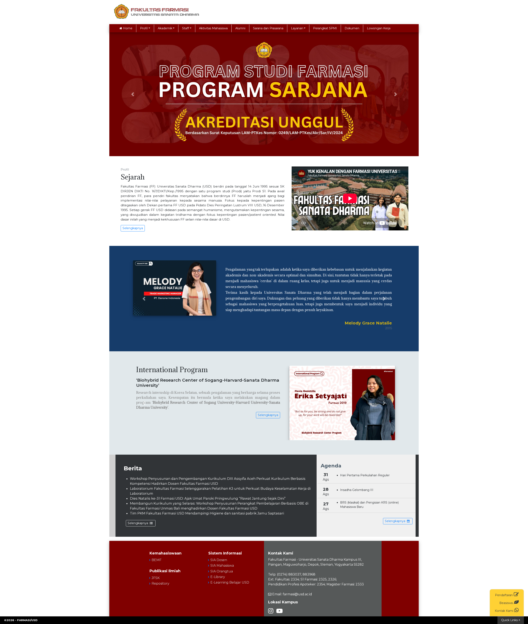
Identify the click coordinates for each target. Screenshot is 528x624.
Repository (160, 583)
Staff (185, 28)
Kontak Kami (504, 611)
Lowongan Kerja (378, 28)
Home (127, 28)
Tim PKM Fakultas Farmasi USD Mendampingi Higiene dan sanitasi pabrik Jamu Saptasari (207, 513)
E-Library (217, 577)
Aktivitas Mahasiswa (213, 28)
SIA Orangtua (221, 571)
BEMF (156, 560)
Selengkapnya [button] (133, 228)
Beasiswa (506, 603)
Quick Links (509, 620)
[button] (132, 94)
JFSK (156, 578)
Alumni (240, 28)
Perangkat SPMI (325, 28)
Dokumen (352, 28)
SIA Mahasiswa (222, 565)
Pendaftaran (504, 595)
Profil (144, 28)
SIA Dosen (218, 560)
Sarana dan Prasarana (268, 28)
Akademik (165, 28)
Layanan (297, 28)
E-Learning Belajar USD (229, 582)
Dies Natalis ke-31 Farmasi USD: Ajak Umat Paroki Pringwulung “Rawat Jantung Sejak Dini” (208, 498)
